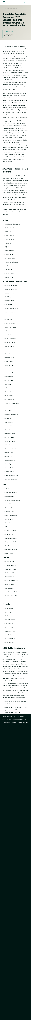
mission (22, 183)
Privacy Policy (14, 722)
